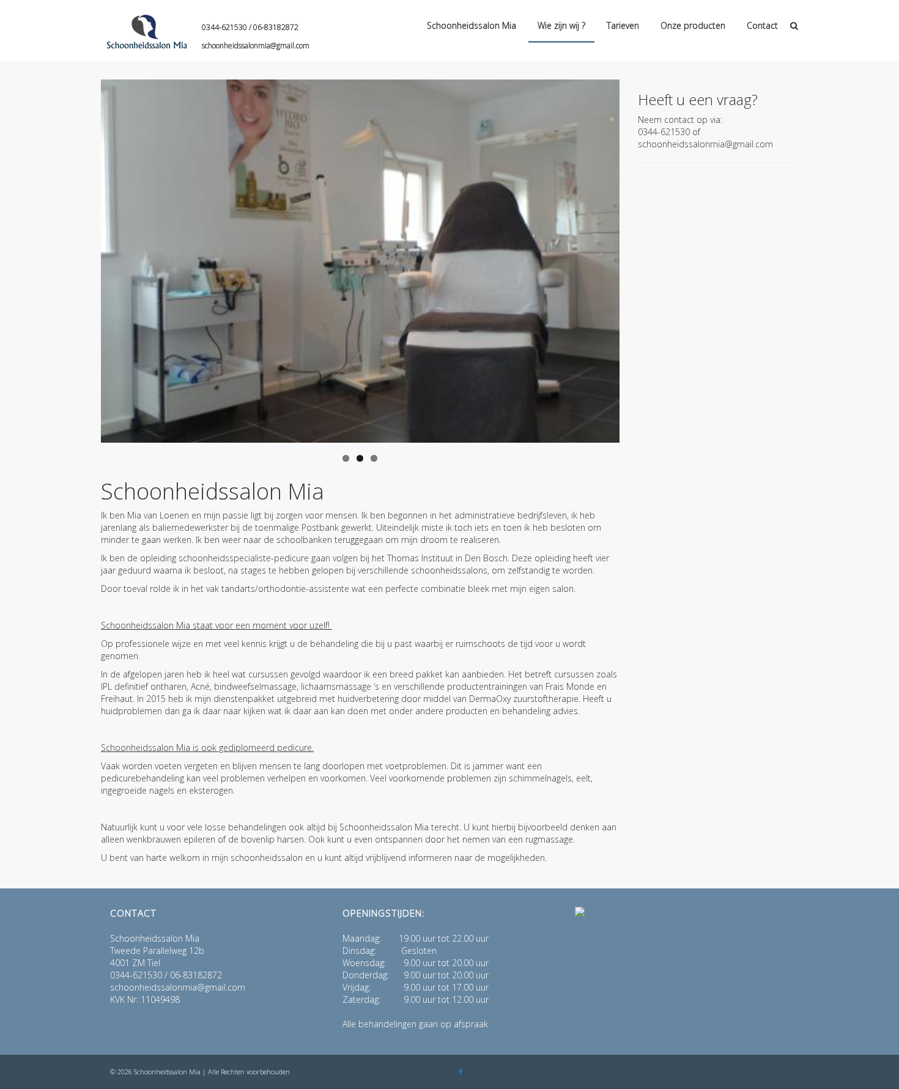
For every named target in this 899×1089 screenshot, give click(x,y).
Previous (82, 264)
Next (638, 264)
